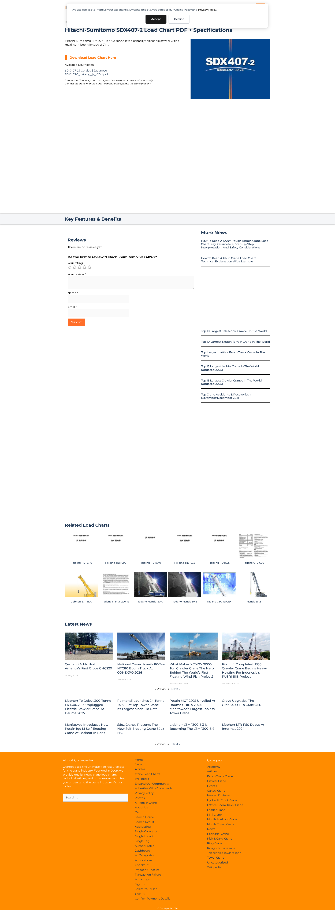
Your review (77, 274)
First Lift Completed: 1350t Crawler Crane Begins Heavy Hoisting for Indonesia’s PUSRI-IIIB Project (244, 670)
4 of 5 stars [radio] (84, 267)
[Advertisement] (230, 128)
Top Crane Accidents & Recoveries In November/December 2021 (226, 396)
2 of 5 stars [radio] (75, 267)
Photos (140, 798)
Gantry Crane (216, 790)
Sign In (140, 884)
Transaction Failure (148, 874)
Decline (179, 19)
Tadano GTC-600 (253, 562)
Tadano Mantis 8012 (185, 601)
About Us (141, 807)
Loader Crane (216, 810)
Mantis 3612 (254, 601)
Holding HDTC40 (150, 562)
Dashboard (142, 850)
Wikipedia (142, 778)
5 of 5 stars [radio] (89, 267)
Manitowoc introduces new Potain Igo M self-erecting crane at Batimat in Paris (86, 729)
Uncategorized (217, 862)
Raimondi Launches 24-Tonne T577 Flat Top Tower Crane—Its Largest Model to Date (140, 705)
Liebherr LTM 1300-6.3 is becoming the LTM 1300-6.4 (192, 727)
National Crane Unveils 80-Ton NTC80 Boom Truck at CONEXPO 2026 (141, 668)
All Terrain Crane (146, 802)
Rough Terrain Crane (221, 848)
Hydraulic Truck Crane (222, 800)
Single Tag (142, 841)
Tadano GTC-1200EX (219, 601)
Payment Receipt (147, 870)
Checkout (142, 865)
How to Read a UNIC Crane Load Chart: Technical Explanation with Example (229, 259)
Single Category (146, 831)
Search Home (144, 817)
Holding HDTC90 (115, 562)
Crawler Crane (216, 781)
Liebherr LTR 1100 (81, 601)
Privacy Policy (207, 9)
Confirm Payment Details (152, 898)
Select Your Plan (146, 889)
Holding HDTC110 (81, 562)
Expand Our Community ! (152, 783)
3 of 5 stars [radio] (79, 267)
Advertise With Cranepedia (153, 788)
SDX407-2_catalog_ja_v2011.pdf (86, 74)
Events (212, 786)
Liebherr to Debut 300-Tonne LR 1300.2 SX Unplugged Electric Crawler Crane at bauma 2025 (88, 707)
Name (73, 293)
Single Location (145, 836)
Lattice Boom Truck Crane (225, 805)
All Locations (143, 860)
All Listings (142, 879)
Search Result (144, 822)
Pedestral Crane (218, 834)
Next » (175, 689)
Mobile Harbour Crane (222, 819)
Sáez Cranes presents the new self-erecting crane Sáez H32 (140, 729)
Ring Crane (214, 843)
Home (139, 759)
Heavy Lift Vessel (218, 795)
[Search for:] (95, 797)
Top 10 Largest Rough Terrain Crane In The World (235, 341)
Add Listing (143, 826)
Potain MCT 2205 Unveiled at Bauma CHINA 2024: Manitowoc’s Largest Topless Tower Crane (192, 707)
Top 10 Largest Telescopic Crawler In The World (234, 331)
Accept (156, 19)
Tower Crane (215, 857)
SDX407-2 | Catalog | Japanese (86, 70)
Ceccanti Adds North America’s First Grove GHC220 (88, 666)
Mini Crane (214, 814)
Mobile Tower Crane (220, 824)
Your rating (75, 263)
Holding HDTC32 (184, 562)
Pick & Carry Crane (219, 838)
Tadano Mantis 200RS (115, 601)
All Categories (144, 855)
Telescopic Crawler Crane (224, 853)
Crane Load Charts (147, 774)
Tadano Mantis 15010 (150, 601)
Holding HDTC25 (219, 562)
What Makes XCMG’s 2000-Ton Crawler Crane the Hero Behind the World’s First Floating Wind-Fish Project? (192, 670)
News (139, 764)
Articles (140, 769)
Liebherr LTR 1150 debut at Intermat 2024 (243, 727)
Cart (138, 812)
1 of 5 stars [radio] (70, 267)
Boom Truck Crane (220, 776)
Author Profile (144, 846)
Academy (213, 766)
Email (72, 306)
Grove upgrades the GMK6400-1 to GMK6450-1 (243, 703)
